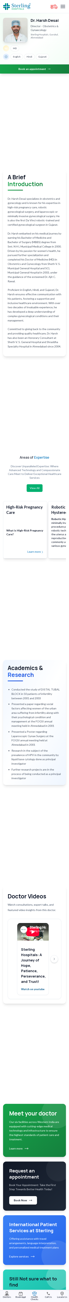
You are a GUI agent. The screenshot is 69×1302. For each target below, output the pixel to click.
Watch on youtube (32, 989)
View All (34, 488)
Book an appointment (32, 69)
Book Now (20, 1200)
